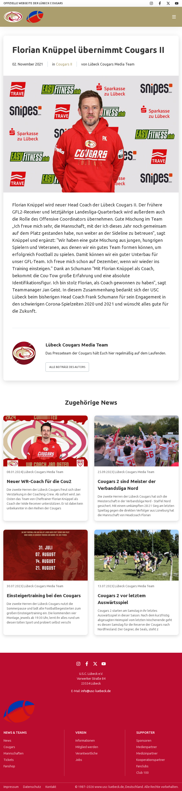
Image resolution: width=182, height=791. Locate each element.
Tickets (9, 760)
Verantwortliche (86, 753)
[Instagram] (149, 3)
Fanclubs (142, 766)
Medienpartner (146, 747)
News (7, 740)
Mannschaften (14, 753)
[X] (166, 3)
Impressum (11, 787)
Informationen (85, 740)
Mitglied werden (86, 747)
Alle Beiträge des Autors (67, 367)
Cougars (9, 747)
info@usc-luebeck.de (96, 691)
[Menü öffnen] (174, 16)
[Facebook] (157, 3)
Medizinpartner (147, 753)
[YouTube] (174, 3)
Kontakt (51, 787)
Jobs (78, 760)
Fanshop (9, 766)
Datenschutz (32, 787)
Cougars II (64, 64)
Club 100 (142, 772)
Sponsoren (143, 740)
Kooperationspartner (150, 760)
